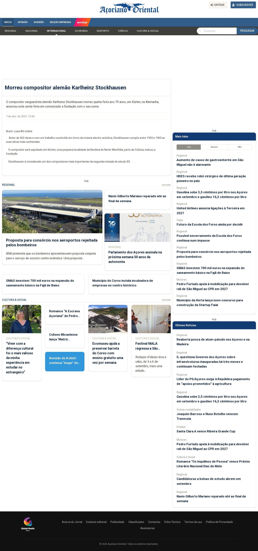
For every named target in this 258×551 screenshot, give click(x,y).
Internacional (56, 31)
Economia (81, 31)
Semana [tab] (214, 147)
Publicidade (117, 521)
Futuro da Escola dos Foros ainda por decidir (210, 224)
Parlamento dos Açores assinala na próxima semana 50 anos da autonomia (135, 257)
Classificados (136, 521)
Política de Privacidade (219, 521)
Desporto (103, 31)
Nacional (31, 31)
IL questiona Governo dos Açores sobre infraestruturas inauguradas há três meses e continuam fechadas (210, 361)
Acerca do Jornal (72, 521)
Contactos (154, 521)
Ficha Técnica (172, 521)
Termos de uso (193, 521)
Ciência (123, 31)
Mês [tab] (240, 147)
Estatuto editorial (96, 521)
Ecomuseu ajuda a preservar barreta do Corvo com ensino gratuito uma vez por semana (107, 353)
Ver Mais (166, 185)
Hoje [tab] (189, 147)
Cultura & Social (148, 31)
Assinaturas (147, 528)
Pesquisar (247, 30)
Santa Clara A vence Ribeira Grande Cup (206, 431)
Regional (10, 31)
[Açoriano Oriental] (27, 531)
